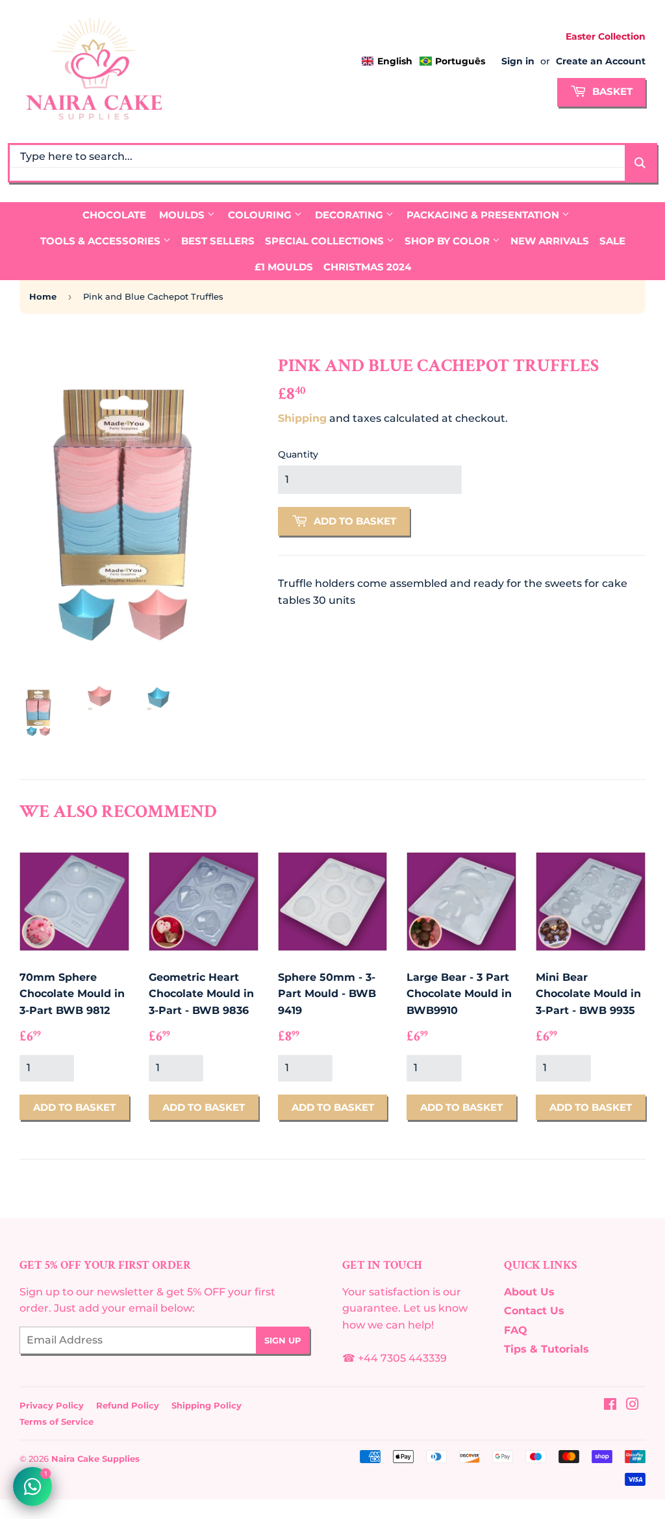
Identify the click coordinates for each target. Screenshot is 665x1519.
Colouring (261, 215)
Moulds (183, 215)
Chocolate (114, 215)
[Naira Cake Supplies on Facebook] (610, 1405)
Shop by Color (448, 241)
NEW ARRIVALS (549, 241)
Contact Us (534, 1311)
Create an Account (601, 61)
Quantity (298, 454)
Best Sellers (218, 241)
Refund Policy (127, 1405)
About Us (529, 1292)
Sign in (517, 61)
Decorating (350, 215)
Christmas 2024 (367, 267)
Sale (612, 241)
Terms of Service (56, 1421)
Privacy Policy (51, 1405)
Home (42, 296)
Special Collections (325, 241)
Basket (611, 91)
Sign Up (282, 1340)
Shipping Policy (206, 1405)
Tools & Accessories (101, 241)
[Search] (640, 163)
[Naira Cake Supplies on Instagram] (632, 1405)
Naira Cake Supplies (95, 1458)
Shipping (302, 418)
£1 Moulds (284, 267)
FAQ (515, 1330)
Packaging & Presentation (484, 215)
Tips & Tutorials (546, 1349)
